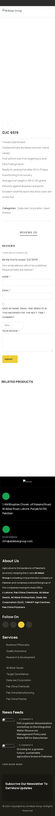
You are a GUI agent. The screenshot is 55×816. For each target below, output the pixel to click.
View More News (12, 764)
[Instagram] (13, 625)
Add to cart (28, 432)
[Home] (27, 482)
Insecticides (40, 444)
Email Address (9, 537)
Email (6, 290)
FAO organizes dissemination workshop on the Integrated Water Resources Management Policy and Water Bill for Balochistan (34, 731)
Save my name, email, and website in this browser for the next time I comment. (24, 313)
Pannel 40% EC (19, 450)
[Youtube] (21, 625)
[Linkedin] (29, 625)
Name (6, 276)
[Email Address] (6, 529)
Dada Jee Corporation (30, 208)
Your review (11, 330)
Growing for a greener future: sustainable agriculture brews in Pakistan (34, 752)
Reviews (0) (29, 232)
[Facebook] (5, 625)
